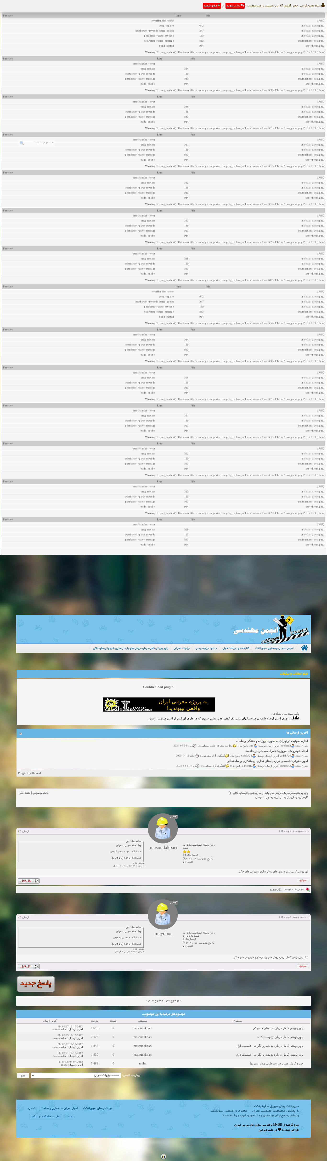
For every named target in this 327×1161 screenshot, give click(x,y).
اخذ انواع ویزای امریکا (294, 765)
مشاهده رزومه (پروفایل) (126, 857)
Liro (251, 739)
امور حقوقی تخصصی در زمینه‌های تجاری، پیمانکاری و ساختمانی (267, 755)
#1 (19, 831)
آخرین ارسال (76, 1029)
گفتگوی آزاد (218, 749)
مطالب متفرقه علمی (221, 739)
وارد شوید (233, 6)
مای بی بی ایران (244, 1125)
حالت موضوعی (41, 793)
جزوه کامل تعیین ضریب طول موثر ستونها (276, 1063)
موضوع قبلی (172, 1000)
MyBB (277, 1125)
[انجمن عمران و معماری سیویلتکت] (271, 642)
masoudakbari (143, 1028)
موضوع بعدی (155, 1000)
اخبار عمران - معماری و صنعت (59, 1108)
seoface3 (286, 739)
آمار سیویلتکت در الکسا (46, 1116)
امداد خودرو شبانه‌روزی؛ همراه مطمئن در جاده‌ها (277, 745)
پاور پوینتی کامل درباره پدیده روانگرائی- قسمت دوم (269, 1054)
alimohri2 (285, 759)
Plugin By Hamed (29, 773)
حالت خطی (24, 793)
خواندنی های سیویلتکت (98, 1108)
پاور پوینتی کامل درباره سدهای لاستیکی (278, 1028)
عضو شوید (211, 6)
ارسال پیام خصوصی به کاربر (199, 845)
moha (142, 1063)
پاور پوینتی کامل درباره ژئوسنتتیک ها (279, 1037)
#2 (19, 917)
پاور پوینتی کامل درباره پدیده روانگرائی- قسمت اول (270, 1046)
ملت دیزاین (266, 1130)
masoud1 (276, 889)
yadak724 (285, 749)
